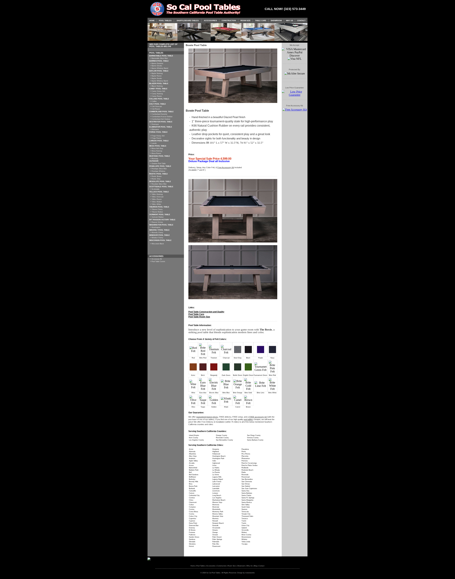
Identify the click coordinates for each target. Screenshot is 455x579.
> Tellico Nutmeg (156, 194)
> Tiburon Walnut (156, 212)
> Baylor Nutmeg (156, 73)
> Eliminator (154, 129)
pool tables (248, 419)
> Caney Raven (156, 96)
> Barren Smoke (156, 66)
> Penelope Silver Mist (158, 169)
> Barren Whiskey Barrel (159, 68)
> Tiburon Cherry (156, 209)
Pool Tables (165, 21)
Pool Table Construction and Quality (206, 312)
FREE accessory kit (258, 417)
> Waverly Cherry (156, 232)
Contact (301, 21)
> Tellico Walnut (156, 202)
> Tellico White (155, 204)
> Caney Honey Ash (157, 91)
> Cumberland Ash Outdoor (160, 119)
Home (152, 21)
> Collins (153, 101)
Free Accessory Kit (225, 167)
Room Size (245, 21)
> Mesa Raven (155, 153)
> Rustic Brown (156, 176)
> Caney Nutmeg (156, 94)
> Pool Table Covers (157, 261)
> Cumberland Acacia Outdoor (161, 117)
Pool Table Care (196, 314)
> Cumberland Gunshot (158, 114)
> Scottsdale (154, 189)
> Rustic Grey (155, 179)
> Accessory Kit (156, 259)
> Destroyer (154, 124)
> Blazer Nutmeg (156, 86)
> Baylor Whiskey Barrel (159, 81)
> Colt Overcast (156, 106)
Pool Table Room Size (199, 317)
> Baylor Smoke (156, 78)
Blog (255, 566)
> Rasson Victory (156, 222)
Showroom (276, 21)
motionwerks (250, 573)
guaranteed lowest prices (207, 417)
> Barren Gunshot (156, 63)
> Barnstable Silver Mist (159, 58)
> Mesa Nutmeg (156, 151)
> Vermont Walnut (157, 217)
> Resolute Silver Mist (158, 184)
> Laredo (153, 143)
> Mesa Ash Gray (156, 148)
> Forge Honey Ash (157, 136)
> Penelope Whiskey (157, 171)
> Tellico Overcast (157, 197)
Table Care (260, 21)
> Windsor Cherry (156, 238)
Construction (229, 21)
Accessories (210, 21)
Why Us (289, 21)
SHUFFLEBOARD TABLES (188, 21)
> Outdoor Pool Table (158, 163)
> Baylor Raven (156, 76)
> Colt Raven (155, 109)
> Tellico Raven (156, 199)
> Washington (155, 227)
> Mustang (154, 158)
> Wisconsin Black (157, 244)
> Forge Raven (155, 138)
